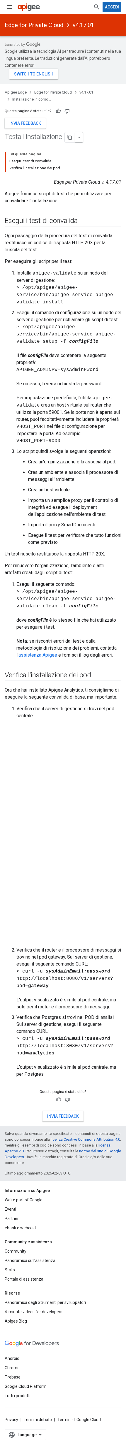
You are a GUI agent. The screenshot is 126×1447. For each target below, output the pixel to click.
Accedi (112, 7)
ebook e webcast (20, 1228)
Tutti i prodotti (17, 1395)
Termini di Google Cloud (79, 1419)
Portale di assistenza (24, 1279)
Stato (10, 1269)
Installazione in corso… (31, 99)
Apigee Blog (16, 1321)
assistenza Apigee (37, 655)
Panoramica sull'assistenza (30, 1260)
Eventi (10, 1209)
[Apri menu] (9, 7)
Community (15, 1251)
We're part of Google (23, 1200)
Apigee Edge (16, 92)
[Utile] (58, 111)
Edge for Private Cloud (34, 25)
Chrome (12, 1367)
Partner (12, 1218)
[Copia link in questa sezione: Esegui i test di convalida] (83, 221)
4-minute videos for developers (33, 1311)
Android (12, 1358)
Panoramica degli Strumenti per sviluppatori (45, 1302)
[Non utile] (67, 111)
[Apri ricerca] (96, 6)
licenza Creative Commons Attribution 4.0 (85, 1139)
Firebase (13, 1377)
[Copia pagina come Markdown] (70, 137)
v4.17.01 (83, 25)
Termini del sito (38, 1419)
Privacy (11, 1419)
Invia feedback (25, 123)
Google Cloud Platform (26, 1386)
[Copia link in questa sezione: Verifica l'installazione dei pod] (97, 675)
